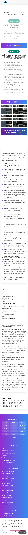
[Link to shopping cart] (23, 2)
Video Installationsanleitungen (8, 458)
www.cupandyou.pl (5, 500)
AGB (2, 448)
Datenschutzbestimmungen (7, 450)
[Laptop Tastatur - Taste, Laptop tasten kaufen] (4, 2)
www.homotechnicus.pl (6, 504)
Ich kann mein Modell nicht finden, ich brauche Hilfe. (14, 132)
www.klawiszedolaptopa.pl (7, 471)
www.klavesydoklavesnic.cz (7, 497)
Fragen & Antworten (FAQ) (7, 462)
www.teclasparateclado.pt (7, 490)
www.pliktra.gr (4, 476)
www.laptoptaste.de (6, 495)
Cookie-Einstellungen (5, 531)
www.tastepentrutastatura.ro (8, 478)
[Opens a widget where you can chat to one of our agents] (22, 532)
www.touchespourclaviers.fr (7, 473)
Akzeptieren (18, 531)
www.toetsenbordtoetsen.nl (7, 480)
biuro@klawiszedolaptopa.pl (8, 303)
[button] (12, 2)
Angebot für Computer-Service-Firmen (10, 460)
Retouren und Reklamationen (8, 453)
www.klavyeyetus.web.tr (7, 488)
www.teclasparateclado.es (7, 485)
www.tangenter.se (5, 492)
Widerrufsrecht (5, 455)
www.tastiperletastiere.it (7, 502)
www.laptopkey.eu (5, 483)
